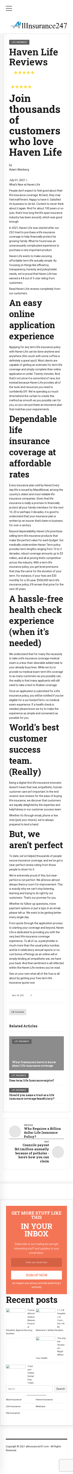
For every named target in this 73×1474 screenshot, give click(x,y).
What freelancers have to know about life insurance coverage (34, 1063)
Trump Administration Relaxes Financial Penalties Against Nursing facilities (20, 1322)
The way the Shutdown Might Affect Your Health (51, 1348)
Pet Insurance (13, 1413)
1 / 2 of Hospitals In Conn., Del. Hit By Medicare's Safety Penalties (50, 1320)
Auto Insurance (13, 1399)
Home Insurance (44, 1399)
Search (60, 1388)
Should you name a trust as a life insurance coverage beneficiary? (32, 1096)
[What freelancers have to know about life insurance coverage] (36, 1053)
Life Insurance (17, 1012)
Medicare (40, 1406)
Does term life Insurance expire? (31, 1080)
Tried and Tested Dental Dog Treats (30, 1374)
